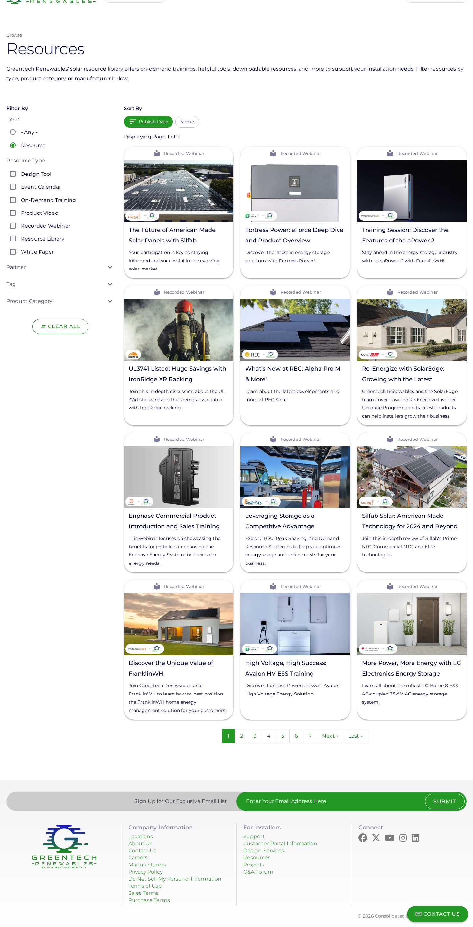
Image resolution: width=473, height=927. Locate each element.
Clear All (64, 326)
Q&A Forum (258, 872)
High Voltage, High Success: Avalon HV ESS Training (285, 668)
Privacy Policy (145, 872)
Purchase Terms (149, 900)
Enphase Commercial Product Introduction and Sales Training (174, 521)
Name (187, 122)
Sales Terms (143, 893)
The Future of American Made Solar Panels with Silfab (172, 235)
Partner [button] (16, 267)
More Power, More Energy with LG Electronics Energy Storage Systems (411, 669)
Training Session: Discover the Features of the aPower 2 (405, 235)
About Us (140, 843)
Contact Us (142, 850)
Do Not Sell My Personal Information (175, 879)
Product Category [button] (29, 301)
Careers (138, 858)
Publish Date (153, 122)
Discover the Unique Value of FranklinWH (171, 668)
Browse (14, 35)
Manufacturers (147, 865)
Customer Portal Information (280, 843)
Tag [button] (11, 284)
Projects (253, 865)
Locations (140, 836)
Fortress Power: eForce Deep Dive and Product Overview (294, 235)
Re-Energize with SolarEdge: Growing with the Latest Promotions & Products (403, 375)
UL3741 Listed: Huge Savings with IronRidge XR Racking (177, 374)
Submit (444, 802)
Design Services (263, 850)
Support (253, 836)
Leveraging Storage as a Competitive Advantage (280, 521)
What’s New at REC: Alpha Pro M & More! (292, 374)
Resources (257, 858)
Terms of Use (145, 886)
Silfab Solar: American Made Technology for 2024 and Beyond (410, 521)
